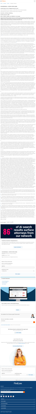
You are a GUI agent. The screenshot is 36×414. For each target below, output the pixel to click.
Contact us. (31, 387)
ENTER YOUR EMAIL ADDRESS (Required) (5, 390)
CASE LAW (1, 3)
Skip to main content (18, 0)
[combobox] (18, 267)
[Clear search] (33, 271)
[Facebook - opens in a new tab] (1, 396)
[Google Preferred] (13, 396)
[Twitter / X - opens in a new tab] (6, 396)
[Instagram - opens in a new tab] (8, 396)
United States (4, 3)
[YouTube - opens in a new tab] (3, 396)
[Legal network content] (34, 408)
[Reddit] (11, 396)
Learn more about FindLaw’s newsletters (5, 324)
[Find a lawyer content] (34, 401)
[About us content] (34, 399)
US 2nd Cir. (8, 3)
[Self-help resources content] (34, 403)
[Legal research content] (34, 406)
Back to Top (18, 380)
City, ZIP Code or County (5, 269)
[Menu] (1, 1)
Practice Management (5, 281)
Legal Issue (3, 373)
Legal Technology (4, 282)
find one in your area (22, 343)
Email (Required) (3, 320)
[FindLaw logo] (4, 1)
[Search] (34, 1)
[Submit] (34, 322)
